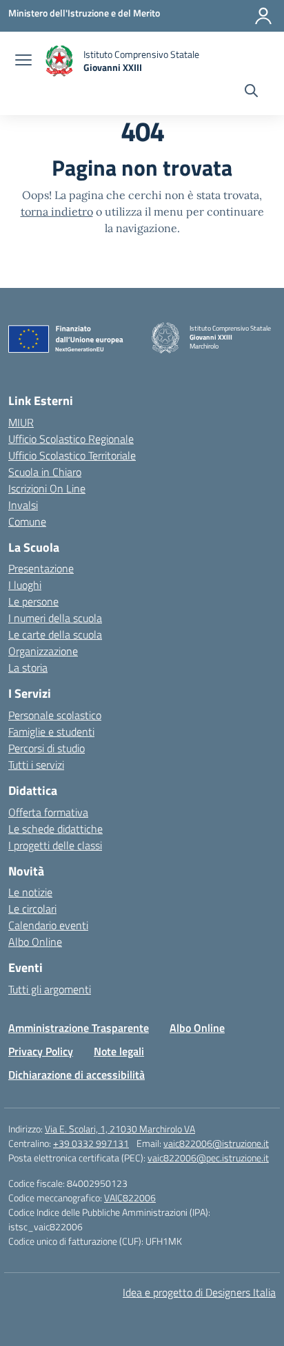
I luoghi (24, 585)
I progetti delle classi (55, 845)
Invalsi (23, 505)
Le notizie (30, 892)
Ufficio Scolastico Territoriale (72, 455)
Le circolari (32, 908)
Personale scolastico (54, 715)
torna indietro (57, 211)
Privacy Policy (40, 1051)
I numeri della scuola (55, 618)
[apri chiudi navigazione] (23, 61)
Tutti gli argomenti (49, 989)
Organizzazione (43, 651)
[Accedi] (263, 16)
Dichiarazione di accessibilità (76, 1074)
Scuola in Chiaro (44, 472)
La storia (28, 667)
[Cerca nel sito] (251, 92)
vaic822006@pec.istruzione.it (208, 1157)
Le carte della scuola (55, 634)
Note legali (119, 1051)
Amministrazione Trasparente (78, 1027)
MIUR (21, 422)
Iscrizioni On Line (46, 488)
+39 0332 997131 (91, 1143)
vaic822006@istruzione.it (216, 1143)
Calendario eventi (48, 925)
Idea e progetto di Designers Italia (199, 1292)
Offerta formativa (48, 812)
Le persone (33, 601)
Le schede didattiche (55, 828)
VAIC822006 (130, 1197)
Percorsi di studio (46, 748)
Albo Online (35, 941)
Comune (27, 521)
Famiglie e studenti (51, 731)
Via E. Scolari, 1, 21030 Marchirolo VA (120, 1128)
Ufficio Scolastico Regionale (71, 439)
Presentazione (41, 568)
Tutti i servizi (36, 764)
